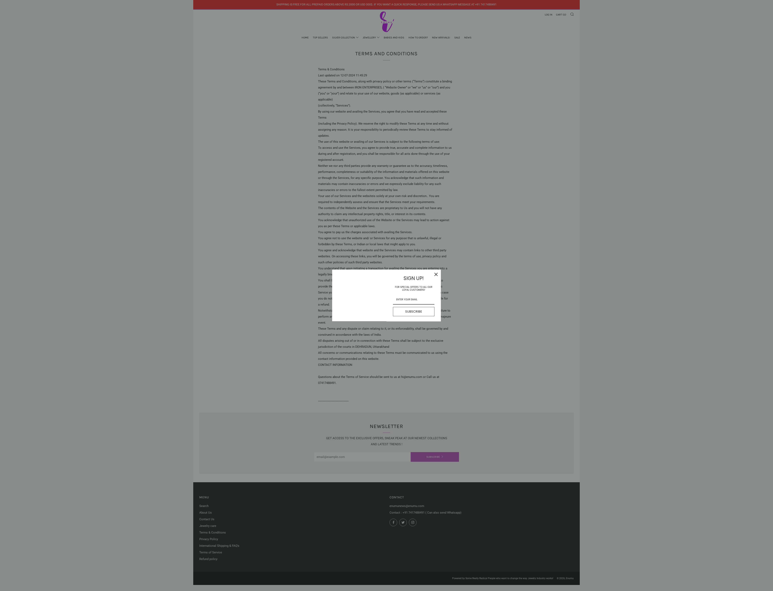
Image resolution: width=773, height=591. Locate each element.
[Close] (436, 274)
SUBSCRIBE (413, 311)
